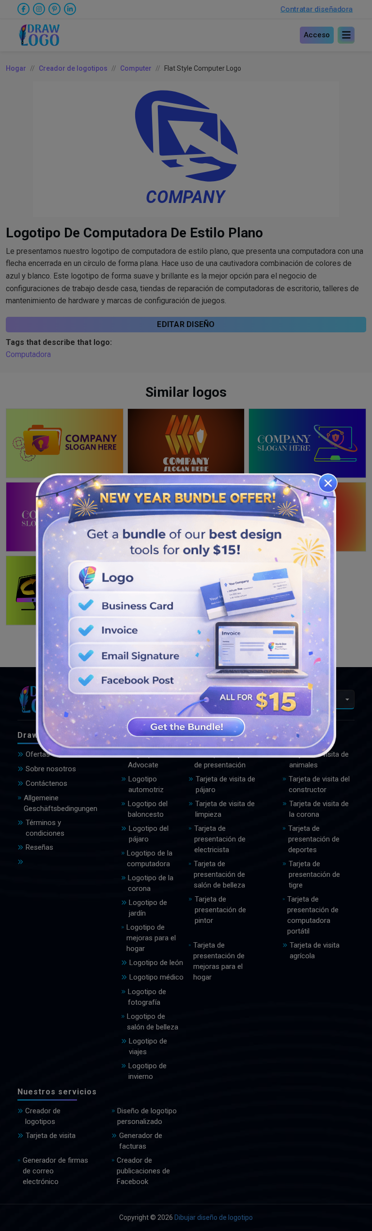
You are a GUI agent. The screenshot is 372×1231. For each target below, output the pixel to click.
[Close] (328, 483)
